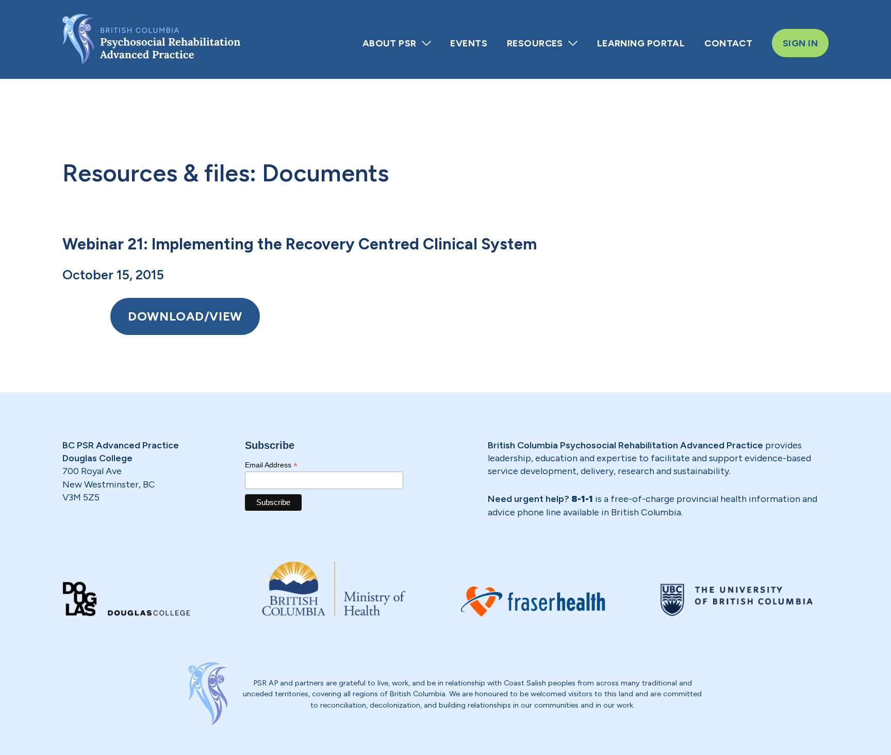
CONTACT (728, 43)
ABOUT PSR (389, 43)
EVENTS (468, 43)
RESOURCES (535, 43)
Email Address (271, 465)
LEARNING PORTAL (641, 43)
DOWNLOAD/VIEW (185, 316)
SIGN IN (800, 43)
